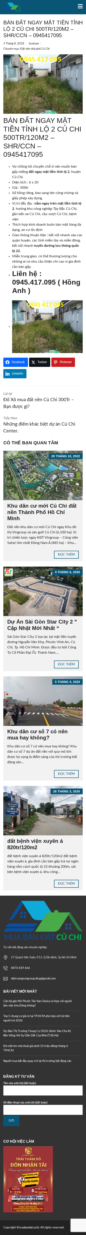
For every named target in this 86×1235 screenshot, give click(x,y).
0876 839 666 (20, 968)
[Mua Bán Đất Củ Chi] (10, 7)
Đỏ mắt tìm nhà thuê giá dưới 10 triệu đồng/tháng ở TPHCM (35, 1048)
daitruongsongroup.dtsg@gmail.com (33, 978)
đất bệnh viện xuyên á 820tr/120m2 (35, 844)
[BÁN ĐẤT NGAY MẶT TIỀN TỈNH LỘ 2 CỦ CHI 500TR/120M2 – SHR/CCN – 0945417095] (43, 84)
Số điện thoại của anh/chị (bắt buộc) (25, 1102)
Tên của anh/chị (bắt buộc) (19, 1083)
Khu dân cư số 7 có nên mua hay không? (37, 734)
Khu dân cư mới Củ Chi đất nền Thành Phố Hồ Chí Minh (42, 512)
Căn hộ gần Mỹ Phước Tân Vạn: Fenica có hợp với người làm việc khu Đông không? (37, 1003)
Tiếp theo (39, 425)
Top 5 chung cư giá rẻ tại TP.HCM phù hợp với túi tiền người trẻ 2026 (36, 1018)
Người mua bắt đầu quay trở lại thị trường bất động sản (37, 1061)
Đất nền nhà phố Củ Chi (35, 49)
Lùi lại (38, 400)
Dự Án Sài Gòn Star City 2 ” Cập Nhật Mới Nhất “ (42, 625)
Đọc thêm (66, 554)
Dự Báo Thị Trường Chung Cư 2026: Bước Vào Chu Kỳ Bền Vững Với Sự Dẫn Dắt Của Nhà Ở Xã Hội (37, 1033)
